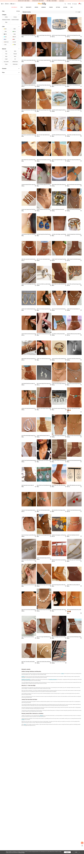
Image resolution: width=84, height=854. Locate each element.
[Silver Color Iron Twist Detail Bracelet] (74, 74)
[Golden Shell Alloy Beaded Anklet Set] (44, 425)
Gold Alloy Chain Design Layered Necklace (59, 234)
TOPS (21, 7)
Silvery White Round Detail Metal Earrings (44, 485)
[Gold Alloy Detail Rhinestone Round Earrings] (59, 124)
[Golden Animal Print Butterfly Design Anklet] (74, 248)
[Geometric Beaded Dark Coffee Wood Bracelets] (74, 223)
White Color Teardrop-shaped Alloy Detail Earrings (45, 308)
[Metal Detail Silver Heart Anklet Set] (29, 474)
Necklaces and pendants (26, 679)
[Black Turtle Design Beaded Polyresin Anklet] (59, 74)
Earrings (23, 676)
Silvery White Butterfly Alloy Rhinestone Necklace (60, 184)
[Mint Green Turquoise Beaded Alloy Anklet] (74, 49)
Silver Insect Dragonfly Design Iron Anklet (59, 159)
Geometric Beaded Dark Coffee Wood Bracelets (75, 234)
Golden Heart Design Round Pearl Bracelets (29, 209)
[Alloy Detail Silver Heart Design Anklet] (59, 499)
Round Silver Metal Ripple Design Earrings (29, 435)
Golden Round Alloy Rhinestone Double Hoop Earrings (31, 559)
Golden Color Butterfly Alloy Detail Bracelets (44, 661)
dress (25, 724)
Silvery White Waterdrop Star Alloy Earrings (74, 485)
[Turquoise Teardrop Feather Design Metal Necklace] (74, 99)
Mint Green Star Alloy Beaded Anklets (43, 259)
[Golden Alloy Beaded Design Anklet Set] (44, 548)
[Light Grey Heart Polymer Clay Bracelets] (59, 24)
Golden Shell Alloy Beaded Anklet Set (43, 435)
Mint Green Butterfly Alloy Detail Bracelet (74, 184)
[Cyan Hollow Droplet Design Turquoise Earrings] (59, 651)
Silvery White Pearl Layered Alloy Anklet (28, 159)
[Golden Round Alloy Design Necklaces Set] (59, 373)
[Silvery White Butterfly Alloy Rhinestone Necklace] (59, 174)
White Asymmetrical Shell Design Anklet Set (74, 636)
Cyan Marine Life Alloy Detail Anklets (58, 333)
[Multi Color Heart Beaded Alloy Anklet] (74, 24)
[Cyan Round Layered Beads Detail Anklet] (29, 124)
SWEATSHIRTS (28, 7)
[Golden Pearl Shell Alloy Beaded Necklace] (29, 449)
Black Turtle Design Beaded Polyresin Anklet (59, 85)
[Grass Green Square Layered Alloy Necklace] (29, 524)
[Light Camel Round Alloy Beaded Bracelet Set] (59, 348)
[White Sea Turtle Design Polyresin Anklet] (44, 397)
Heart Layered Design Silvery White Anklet (44, 35)
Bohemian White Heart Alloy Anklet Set (74, 333)
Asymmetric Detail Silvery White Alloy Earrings (75, 358)
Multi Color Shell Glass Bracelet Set (58, 209)
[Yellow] (68, 410)
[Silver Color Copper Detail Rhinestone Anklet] (44, 626)
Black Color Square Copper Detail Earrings (44, 60)
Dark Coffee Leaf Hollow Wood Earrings (74, 134)
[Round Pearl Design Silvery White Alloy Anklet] (59, 574)
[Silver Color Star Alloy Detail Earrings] (44, 124)
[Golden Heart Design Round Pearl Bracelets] (29, 198)
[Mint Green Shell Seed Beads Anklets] (44, 499)
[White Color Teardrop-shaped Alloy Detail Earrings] (44, 298)
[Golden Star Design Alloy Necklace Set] (74, 149)
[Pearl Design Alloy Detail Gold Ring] (29, 626)
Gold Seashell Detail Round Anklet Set (28, 383)
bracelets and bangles (53, 679)
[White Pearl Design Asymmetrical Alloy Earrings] (59, 626)
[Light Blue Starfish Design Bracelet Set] (59, 99)
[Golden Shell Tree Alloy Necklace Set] (74, 298)
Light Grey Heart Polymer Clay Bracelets (59, 35)
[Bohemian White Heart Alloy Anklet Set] (74, 323)
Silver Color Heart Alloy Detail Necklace (58, 308)
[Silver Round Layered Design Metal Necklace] (74, 373)
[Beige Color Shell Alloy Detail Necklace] (74, 198)
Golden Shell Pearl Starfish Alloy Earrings (29, 333)
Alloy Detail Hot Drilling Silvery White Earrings (60, 60)
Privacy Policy (22, 852)
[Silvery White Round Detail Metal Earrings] (44, 474)
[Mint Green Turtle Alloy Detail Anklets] (29, 651)
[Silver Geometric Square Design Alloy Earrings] (59, 397)
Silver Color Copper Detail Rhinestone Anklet (44, 636)
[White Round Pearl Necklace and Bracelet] (44, 149)
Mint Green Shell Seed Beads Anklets (43, 510)
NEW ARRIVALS (14, 7)
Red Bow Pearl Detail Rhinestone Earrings (74, 510)
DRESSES (36, 7)
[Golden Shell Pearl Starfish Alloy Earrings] (29, 323)
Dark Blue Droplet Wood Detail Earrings (43, 234)
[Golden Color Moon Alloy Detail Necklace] (74, 425)
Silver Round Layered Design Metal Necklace (75, 383)
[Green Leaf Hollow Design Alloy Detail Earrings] (44, 174)
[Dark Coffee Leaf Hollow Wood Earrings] (74, 124)
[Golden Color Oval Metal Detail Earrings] (29, 298)
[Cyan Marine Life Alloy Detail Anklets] (59, 323)
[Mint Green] (70, 410)
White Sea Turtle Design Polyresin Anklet (44, 408)
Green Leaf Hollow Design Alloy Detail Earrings (45, 184)
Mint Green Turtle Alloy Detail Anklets (28, 661)
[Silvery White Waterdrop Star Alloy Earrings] (74, 474)
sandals (23, 719)
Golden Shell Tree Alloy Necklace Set (73, 308)
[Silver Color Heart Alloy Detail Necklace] (59, 298)
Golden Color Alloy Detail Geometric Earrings (29, 408)
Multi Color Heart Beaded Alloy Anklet (73, 35)
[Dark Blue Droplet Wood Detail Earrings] (44, 223)
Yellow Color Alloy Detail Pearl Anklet (73, 408)
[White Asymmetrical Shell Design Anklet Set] (74, 626)
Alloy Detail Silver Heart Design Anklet (58, 510)
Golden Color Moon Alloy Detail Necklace (74, 435)
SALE (72, 7)
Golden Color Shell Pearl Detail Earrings (44, 358)
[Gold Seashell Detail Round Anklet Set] (29, 373)
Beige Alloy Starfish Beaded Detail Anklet (74, 460)
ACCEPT (67, 852)
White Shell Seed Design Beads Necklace (44, 609)
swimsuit (41, 715)
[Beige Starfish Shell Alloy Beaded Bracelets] (29, 348)
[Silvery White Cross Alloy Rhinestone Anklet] (59, 273)
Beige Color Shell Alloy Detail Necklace (73, 209)
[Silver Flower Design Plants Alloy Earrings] (44, 373)
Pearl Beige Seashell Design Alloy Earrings (59, 609)
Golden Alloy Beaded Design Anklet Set (43, 557)
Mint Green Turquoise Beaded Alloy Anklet (74, 60)
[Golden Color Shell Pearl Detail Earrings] (44, 348)
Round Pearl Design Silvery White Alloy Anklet (60, 584)
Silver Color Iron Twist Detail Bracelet (73, 85)
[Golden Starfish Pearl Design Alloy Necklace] (59, 248)
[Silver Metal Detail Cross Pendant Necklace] (44, 449)
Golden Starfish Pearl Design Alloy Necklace (59, 259)
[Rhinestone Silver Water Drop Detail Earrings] (59, 549)
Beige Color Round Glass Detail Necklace (29, 609)
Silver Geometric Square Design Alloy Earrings (60, 408)
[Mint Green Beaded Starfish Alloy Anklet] (74, 599)
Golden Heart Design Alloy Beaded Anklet (59, 460)
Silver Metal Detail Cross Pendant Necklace (44, 460)
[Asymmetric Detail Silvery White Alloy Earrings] (74, 348)
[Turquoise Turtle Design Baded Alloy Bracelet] (29, 499)
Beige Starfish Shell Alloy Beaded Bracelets (29, 358)
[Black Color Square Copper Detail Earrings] (44, 49)
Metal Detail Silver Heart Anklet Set (28, 485)
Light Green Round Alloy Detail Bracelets (44, 584)
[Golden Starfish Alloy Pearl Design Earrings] (29, 24)
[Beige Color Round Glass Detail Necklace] (29, 599)
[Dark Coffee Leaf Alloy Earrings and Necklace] (74, 273)
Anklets (62, 673)
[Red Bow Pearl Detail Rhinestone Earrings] (74, 499)
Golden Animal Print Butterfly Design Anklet (74, 259)
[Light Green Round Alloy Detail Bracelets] (44, 574)
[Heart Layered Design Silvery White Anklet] (44, 24)
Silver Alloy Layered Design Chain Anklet (44, 109)
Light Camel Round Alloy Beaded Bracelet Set (60, 358)
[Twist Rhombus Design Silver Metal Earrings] (29, 223)
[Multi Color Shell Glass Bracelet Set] (59, 198)
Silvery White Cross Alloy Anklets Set (73, 584)
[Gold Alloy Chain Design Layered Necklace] (59, 223)
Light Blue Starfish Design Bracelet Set (58, 109)
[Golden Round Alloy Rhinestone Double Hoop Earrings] (29, 549)
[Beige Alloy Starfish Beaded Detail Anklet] (74, 449)
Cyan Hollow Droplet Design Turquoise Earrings (60, 661)
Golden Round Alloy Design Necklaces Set (59, 383)
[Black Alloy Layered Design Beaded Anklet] (44, 524)
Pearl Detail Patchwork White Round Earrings (45, 333)
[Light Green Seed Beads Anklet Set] (74, 524)
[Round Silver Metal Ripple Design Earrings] (29, 425)
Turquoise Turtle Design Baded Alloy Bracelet (29, 510)
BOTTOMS (58, 7)
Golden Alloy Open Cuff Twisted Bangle (74, 559)
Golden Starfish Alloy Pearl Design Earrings (29, 35)
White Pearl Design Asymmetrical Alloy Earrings (60, 636)
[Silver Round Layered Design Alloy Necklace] (29, 49)
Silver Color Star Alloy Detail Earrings (43, 134)
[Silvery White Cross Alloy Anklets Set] (74, 574)
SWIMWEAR (43, 7)
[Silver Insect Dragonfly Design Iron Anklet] (59, 149)
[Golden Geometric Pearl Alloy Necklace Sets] (44, 198)
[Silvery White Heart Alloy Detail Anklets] (59, 474)
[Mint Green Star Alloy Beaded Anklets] (44, 248)
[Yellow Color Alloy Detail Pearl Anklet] (74, 397)
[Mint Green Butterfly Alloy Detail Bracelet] (74, 174)
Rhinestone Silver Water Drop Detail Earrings (59, 559)
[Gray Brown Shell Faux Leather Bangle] (44, 273)
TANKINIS (51, 7)
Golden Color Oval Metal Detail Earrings (28, 308)
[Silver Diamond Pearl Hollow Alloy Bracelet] (44, 74)
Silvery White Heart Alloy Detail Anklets (58, 485)
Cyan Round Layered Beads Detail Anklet (29, 134)
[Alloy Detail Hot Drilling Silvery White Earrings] (59, 49)
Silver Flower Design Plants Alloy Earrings (44, 383)
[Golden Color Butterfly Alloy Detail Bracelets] (44, 651)
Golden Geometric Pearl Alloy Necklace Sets (44, 209)
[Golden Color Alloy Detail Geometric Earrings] (29, 397)
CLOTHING (65, 7)
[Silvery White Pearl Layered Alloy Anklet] (29, 149)
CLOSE (76, 852)
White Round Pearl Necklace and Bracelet (44, 159)
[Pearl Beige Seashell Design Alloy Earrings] (59, 599)
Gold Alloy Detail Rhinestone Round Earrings (59, 134)
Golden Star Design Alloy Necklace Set (73, 159)
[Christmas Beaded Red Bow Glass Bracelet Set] (29, 174)
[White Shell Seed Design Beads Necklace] (44, 599)
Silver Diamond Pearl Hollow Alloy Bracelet (44, 85)
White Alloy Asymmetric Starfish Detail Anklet (29, 259)
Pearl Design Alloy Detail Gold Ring (28, 636)
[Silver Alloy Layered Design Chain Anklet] (44, 99)
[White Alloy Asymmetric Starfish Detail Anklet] (29, 248)
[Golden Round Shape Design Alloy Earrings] (29, 273)
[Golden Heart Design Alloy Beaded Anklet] (59, 449)
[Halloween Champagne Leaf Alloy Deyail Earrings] (59, 524)
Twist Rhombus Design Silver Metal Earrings (29, 234)
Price (3, 72)
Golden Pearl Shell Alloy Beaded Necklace (29, 460)
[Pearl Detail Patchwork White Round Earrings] (44, 323)
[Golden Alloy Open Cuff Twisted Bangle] (74, 549)
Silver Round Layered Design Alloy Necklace (29, 60)
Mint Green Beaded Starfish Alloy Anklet (74, 609)
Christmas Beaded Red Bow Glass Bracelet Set (30, 184)
